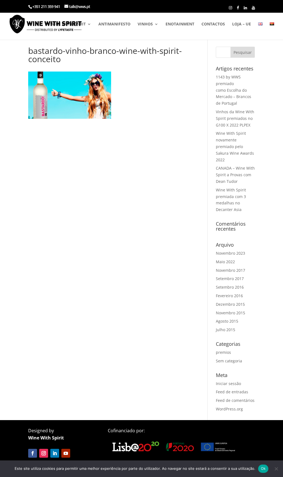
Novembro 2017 (230, 270)
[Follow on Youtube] (65, 453)
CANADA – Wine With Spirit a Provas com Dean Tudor (235, 174)
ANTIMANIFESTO (114, 24)
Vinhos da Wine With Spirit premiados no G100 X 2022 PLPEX (235, 118)
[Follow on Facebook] (32, 453)
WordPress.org (229, 409)
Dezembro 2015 (230, 304)
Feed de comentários (235, 400)
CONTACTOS (213, 24)
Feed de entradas (232, 391)
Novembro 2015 (230, 312)
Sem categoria (229, 360)
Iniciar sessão (228, 383)
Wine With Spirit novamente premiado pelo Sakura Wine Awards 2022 (235, 146)
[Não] (276, 468)
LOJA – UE (241, 24)
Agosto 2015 (227, 321)
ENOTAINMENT (180, 24)
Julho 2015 (225, 329)
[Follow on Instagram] (43, 453)
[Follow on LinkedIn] (54, 453)
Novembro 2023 (230, 253)
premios (223, 352)
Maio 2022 (225, 261)
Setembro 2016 (230, 287)
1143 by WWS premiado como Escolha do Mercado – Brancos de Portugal (233, 90)
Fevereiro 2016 (229, 295)
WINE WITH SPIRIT (68, 24)
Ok (263, 468)
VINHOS (145, 24)
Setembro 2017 (230, 278)
